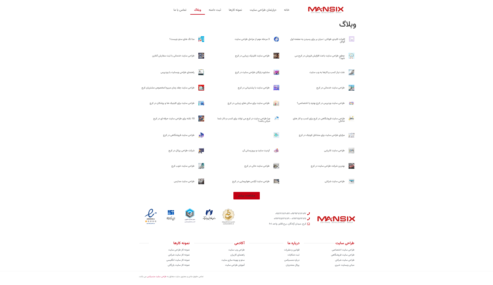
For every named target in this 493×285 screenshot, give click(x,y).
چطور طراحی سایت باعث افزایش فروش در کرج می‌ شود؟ (320, 57)
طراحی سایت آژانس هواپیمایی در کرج (251, 181)
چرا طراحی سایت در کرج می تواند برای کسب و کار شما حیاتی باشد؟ (243, 120)
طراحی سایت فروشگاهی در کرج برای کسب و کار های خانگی (319, 120)
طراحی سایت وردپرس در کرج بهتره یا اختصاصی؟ (321, 103)
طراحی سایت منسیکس (156, 276)
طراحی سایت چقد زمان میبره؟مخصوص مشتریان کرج (168, 88)
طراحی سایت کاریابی (334, 151)
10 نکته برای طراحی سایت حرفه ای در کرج (174, 119)
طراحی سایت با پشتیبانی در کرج (254, 88)
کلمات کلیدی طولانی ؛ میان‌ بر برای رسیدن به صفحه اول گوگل (317, 40)
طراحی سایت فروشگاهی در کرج (179, 135)
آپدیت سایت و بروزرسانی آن (256, 151)
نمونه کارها (235, 10)
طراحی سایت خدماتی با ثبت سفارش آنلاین (173, 56)
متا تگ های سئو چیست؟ (182, 39)
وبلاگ (197, 10)
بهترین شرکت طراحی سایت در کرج (328, 166)
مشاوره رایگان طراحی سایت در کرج (252, 72)
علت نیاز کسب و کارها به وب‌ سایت (327, 72)
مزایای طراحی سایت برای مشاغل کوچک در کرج (322, 135)
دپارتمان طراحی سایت (263, 10)
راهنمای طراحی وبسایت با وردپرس (178, 72)
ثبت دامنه (215, 10)
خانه (286, 10)
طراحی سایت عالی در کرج (257, 166)
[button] (246, 195)
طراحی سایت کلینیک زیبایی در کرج (252, 56)
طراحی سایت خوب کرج (183, 166)
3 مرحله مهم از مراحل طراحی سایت (252, 39)
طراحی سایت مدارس (184, 181)
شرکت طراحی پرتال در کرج (182, 151)
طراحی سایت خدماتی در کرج (330, 88)
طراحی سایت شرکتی (335, 181)
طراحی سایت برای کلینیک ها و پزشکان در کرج (172, 103)
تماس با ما (180, 10)
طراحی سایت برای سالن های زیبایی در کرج (249, 103)
